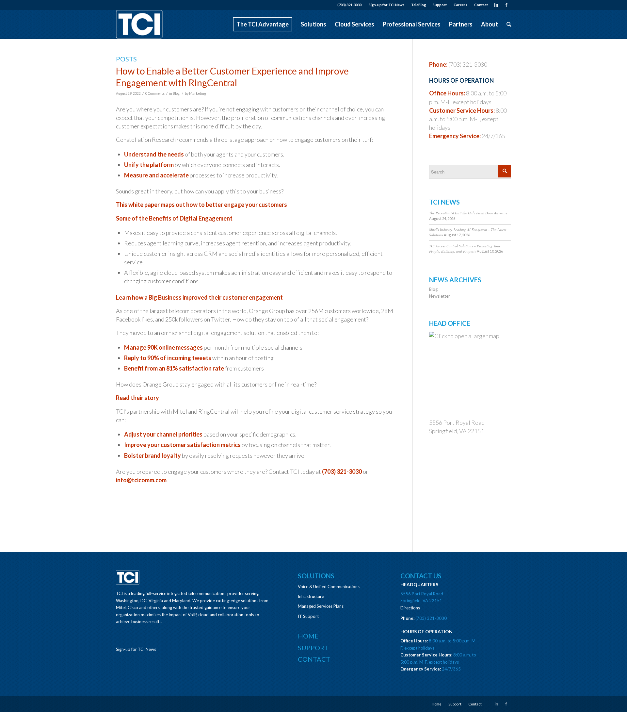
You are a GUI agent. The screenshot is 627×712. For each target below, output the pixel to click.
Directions (410, 607)
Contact (481, 5)
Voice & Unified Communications (329, 586)
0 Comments (155, 93)
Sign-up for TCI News (387, 5)
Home (308, 636)
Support (440, 5)
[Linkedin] (496, 5)
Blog (176, 93)
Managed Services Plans (321, 606)
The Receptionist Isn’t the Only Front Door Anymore (468, 212)
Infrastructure (311, 596)
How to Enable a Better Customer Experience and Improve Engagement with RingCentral (232, 76)
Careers (460, 5)
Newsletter (439, 296)
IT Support (308, 616)
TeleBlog (418, 5)
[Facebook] (506, 5)
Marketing (197, 93)
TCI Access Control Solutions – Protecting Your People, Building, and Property (464, 248)
